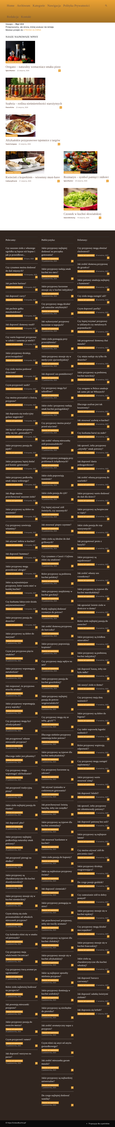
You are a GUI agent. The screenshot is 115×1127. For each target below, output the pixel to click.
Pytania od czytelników (14, 259)
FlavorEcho (10, 107)
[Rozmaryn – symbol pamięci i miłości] (86, 162)
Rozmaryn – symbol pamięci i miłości (86, 177)
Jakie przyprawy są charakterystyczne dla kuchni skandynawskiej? (20, 878)
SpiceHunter (10, 70)
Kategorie (39, 5)
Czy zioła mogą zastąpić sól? (91, 296)
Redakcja (13, 16)
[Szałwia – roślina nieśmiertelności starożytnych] (34, 89)
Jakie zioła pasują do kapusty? (57, 857)
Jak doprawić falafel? (88, 793)
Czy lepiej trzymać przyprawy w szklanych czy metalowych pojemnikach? (92, 324)
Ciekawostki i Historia (13, 99)
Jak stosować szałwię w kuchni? (93, 420)
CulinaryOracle (11, 181)
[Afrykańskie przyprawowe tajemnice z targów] (33, 126)
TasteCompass (11, 144)
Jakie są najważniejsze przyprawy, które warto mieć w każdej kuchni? (21, 585)
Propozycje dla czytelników (99, 1123)
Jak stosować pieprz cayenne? (56, 524)
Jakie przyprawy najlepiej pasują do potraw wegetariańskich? (54, 699)
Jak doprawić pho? (15, 822)
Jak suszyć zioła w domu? (90, 685)
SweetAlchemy (69, 218)
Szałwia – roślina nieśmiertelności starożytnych (34, 103)
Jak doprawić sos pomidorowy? (57, 374)
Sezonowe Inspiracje (13, 172)
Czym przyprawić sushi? (18, 385)
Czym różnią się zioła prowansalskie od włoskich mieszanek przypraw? (19, 917)
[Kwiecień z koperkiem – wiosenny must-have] (33, 162)
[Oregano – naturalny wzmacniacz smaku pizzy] (33, 52)
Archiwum (23, 5)
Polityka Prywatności (76, 5)
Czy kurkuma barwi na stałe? (91, 433)
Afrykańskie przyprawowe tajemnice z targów (33, 140)
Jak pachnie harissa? (16, 283)
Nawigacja (54, 5)
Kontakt (26, 16)
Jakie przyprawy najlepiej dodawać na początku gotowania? (54, 251)
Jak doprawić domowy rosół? (20, 324)
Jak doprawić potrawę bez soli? (93, 821)
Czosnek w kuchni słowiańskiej (82, 214)
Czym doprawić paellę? (89, 308)
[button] (106, 5)
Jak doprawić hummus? (17, 554)
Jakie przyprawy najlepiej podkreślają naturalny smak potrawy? (19, 840)
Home (10, 5)
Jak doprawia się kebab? (89, 1010)
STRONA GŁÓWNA (32, 30)
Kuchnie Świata (11, 135)
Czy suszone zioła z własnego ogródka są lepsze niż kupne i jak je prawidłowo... (20, 251)
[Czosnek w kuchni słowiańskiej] (82, 199)
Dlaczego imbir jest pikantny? (20, 756)
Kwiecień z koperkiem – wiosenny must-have (33, 177)
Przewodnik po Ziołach (14, 62)
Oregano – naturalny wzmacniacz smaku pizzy (33, 66)
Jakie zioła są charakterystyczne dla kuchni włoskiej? (92, 962)
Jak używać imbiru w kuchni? (20, 541)
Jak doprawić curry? (16, 296)
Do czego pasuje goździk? (90, 882)
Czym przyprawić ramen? (18, 1039)
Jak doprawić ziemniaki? (54, 888)
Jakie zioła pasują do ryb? (54, 493)
